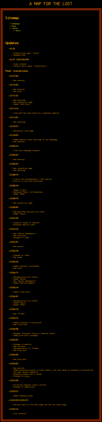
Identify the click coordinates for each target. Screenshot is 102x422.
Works (15, 28)
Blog (14, 26)
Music (18, 31)
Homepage (16, 24)
